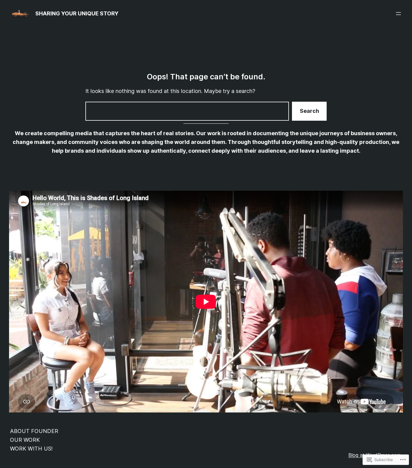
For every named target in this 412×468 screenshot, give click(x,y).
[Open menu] (398, 13)
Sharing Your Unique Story (77, 13)
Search (309, 111)
